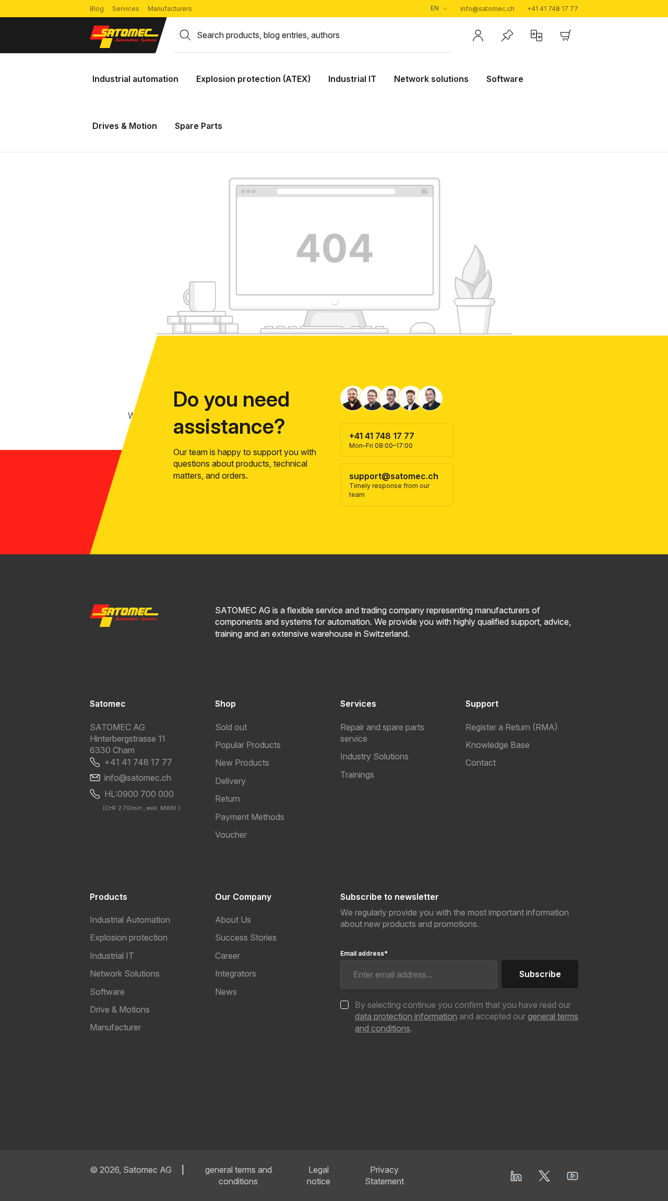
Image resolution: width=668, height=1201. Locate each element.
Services (125, 9)
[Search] (185, 35)
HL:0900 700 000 (139, 794)
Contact (481, 762)
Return (227, 798)
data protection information (406, 1016)
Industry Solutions (374, 756)
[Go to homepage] (125, 37)
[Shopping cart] (565, 35)
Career (227, 955)
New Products (242, 762)
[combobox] (325, 35)
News (226, 991)
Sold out (231, 727)
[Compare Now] (536, 35)
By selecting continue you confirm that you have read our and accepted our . (466, 1016)
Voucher (231, 834)
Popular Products (248, 745)
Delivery (230, 781)
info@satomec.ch (487, 9)
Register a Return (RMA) (512, 727)
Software (107, 991)
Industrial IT (112, 955)
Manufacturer (115, 1027)
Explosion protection (129, 937)
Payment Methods (249, 817)
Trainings (357, 774)
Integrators (235, 973)
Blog (97, 9)
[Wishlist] (507, 35)
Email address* (364, 953)
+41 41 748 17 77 (552, 9)
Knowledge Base (498, 745)
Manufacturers (170, 9)
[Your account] (478, 35)
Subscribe (540, 974)
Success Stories (246, 937)
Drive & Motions (120, 1009)
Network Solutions (125, 973)
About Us (233, 919)
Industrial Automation (130, 919)
